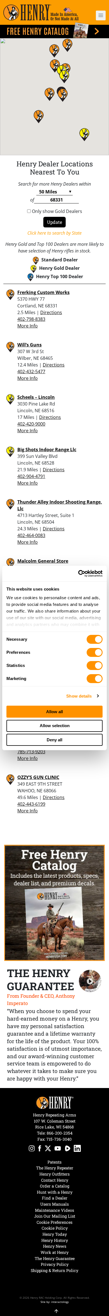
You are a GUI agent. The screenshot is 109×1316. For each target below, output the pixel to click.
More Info (27, 326)
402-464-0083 (31, 535)
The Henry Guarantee (55, 1258)
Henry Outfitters (54, 1174)
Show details (79, 696)
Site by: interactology (55, 1302)
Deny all (54, 739)
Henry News (54, 1246)
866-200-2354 (59, 1133)
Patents (54, 1162)
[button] (98, 15)
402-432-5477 (31, 371)
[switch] (95, 652)
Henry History (54, 1240)
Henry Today (54, 1234)
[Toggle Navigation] (101, 15)
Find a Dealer (54, 1198)
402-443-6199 (31, 804)
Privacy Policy (54, 1264)
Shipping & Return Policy (54, 1270)
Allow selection (55, 725)
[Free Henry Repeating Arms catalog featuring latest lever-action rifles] (54, 30)
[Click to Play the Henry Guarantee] (90, 981)
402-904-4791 (31, 476)
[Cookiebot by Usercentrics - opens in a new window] (78, 573)
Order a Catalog (54, 1186)
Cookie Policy (55, 1228)
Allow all (54, 711)
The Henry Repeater (54, 1168)
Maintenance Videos (54, 1210)
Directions (51, 312)
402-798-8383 (31, 319)
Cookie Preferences (54, 1222)
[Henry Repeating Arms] (41, 12)
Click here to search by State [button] (54, 233)
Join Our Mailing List (54, 1216)
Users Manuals (54, 1204)
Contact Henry (54, 1180)
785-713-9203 (31, 752)
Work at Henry (54, 1252)
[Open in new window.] (31, 1149)
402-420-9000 (31, 424)
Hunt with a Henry (54, 1192)
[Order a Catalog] (54, 903)
